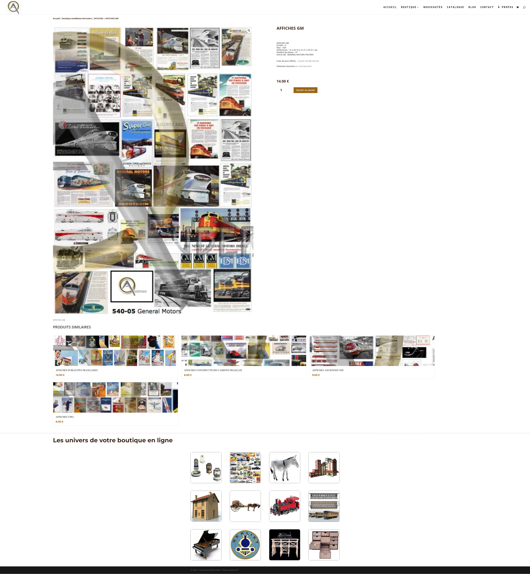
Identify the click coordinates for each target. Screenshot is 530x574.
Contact (487, 7)
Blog (472, 7)
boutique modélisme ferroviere (77, 18)
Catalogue (455, 7)
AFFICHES (98, 18)
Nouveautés (433, 7)
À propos (505, 7)
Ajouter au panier (305, 90)
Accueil (390, 7)
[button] (249, 30)
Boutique (409, 7)
